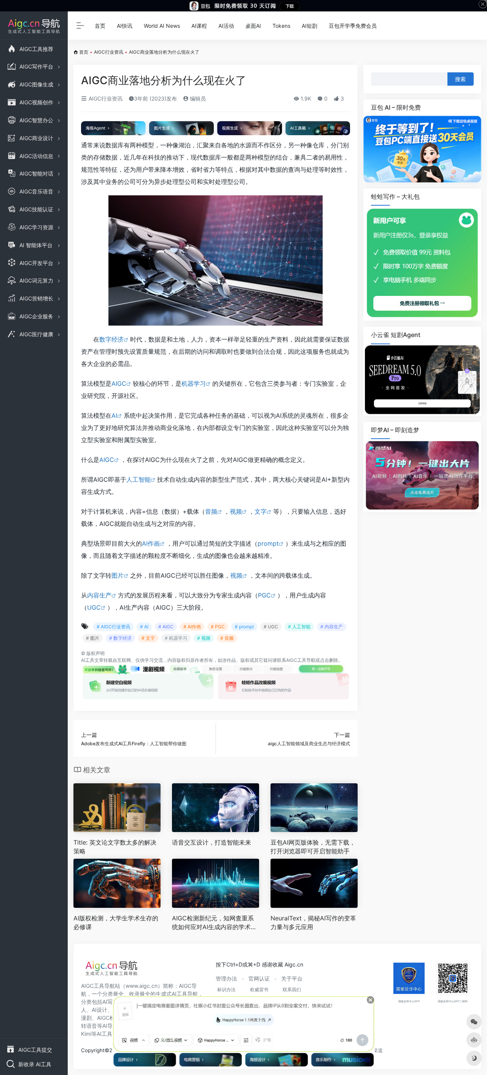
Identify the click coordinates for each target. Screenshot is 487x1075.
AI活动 (226, 25)
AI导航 (110, 1025)
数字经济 (111, 339)
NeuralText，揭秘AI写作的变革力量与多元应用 (313, 922)
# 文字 (148, 638)
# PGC (218, 626)
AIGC (118, 383)
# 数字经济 (120, 638)
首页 (100, 25)
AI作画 (151, 543)
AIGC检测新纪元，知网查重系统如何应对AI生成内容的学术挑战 (214, 922)
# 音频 (227, 638)
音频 (211, 511)
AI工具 (87, 660)
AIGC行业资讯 (108, 52)
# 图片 (92, 638)
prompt (268, 543)
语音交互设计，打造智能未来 (211, 842)
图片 (117, 575)
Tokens (281, 25)
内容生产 (99, 595)
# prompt (244, 626)
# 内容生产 (331, 626)
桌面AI (253, 25)
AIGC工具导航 (300, 660)
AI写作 (110, 1001)
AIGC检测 (108, 1017)
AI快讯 (124, 25)
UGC (94, 607)
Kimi (86, 1033)
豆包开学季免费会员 (353, 25)
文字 (261, 511)
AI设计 (99, 1009)
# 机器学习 (176, 638)
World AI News (162, 25)
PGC (264, 595)
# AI (144, 626)
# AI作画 (192, 626)
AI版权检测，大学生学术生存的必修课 (115, 922)
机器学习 (193, 383)
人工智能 (138, 479)
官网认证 (259, 978)
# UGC (271, 626)
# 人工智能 (299, 626)
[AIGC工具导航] (111, 970)
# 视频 (203, 638)
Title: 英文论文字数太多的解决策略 (114, 847)
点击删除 (329, 660)
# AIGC (165, 626)
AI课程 (199, 25)
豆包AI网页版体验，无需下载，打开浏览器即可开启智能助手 (313, 847)
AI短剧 (309, 25)
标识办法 (226, 989)
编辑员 (197, 98)
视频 (236, 511)
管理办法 (226, 978)
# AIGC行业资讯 (113, 626)
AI (114, 415)
